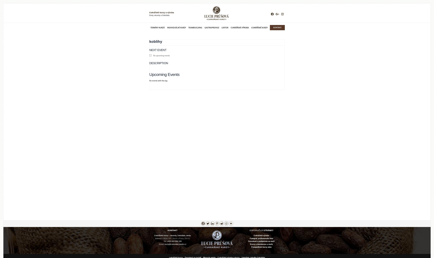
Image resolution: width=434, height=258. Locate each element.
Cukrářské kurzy (259, 27)
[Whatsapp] (226, 223)
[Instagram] (282, 14)
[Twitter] (208, 223)
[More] (231, 223)
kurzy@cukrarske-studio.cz (175, 244)
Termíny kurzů (157, 27)
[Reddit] (222, 223)
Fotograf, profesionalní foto (261, 238)
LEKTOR (225, 27)
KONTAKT (277, 27)
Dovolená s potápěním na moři (261, 241)
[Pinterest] (217, 223)
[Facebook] (272, 14)
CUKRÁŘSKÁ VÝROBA (240, 27)
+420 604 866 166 (174, 241)
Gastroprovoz (212, 27)
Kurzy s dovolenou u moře (261, 244)
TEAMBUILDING (195, 27)
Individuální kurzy (176, 27)
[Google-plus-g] (277, 14)
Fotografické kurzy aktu (261, 247)
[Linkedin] (212, 223)
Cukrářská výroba (261, 235)
